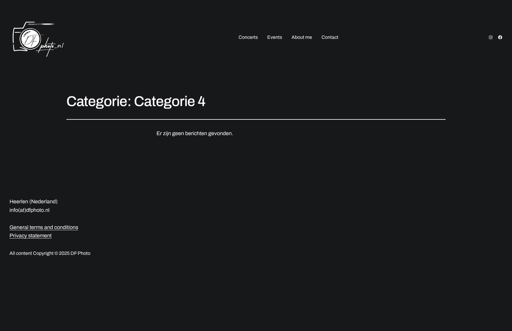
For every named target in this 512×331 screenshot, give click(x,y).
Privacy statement (30, 236)
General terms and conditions (43, 227)
